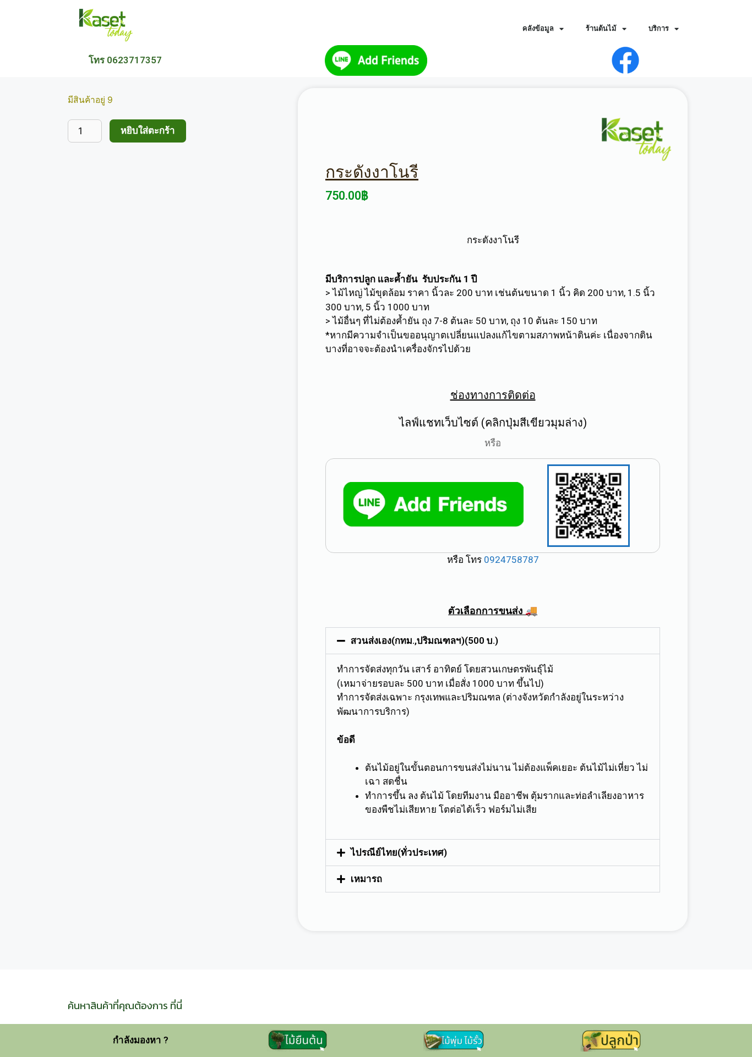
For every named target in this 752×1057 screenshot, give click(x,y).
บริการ (659, 28)
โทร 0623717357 (125, 59)
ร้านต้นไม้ (601, 28)
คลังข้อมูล (538, 28)
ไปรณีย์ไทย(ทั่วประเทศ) (399, 852)
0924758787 (510, 559)
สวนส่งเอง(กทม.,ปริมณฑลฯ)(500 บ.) (424, 640)
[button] (493, 641)
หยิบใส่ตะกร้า (148, 130)
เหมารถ (366, 878)
